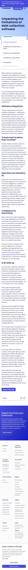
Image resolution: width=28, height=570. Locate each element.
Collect (4, 448)
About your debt (19, 507)
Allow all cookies (14, 566)
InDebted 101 (6, 512)
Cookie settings (14, 562)
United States (19, 480)
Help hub (17, 503)
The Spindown (6, 507)
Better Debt (5, 510)
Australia (17, 487)
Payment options (19, 513)
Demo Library (6, 505)
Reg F (8, 236)
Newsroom (5, 482)
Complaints (5, 528)
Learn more (5, 558)
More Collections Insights (10, 66)
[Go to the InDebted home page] (7, 8)
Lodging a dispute (20, 505)
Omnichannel (18, 450)
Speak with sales (8, 389)
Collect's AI (18, 469)
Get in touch (7, 432)
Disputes (5, 526)
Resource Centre (7, 503)
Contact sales (18, 8)
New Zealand (18, 489)
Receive (4, 451)
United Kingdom (19, 491)
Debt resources (19, 518)
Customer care (19, 452)
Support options (19, 516)
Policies (4, 530)
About (4, 480)
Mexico (17, 484)
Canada (17, 482)
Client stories (6, 514)
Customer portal (19, 455)
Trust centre (5, 472)
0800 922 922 (19, 525)
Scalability (17, 462)
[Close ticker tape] (26, 3)
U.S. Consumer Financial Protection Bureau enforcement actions (13, 252)
